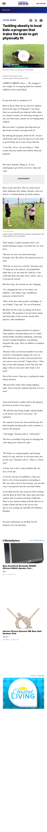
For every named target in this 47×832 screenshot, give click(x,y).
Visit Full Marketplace (36, 540)
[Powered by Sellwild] (41, 675)
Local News (9, 20)
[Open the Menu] (4, 3)
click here (22, 525)
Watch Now (40, 3)
